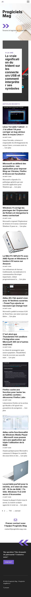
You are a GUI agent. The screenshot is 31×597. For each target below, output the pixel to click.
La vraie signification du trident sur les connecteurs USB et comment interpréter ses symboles (12, 72)
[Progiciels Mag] (3, 1)
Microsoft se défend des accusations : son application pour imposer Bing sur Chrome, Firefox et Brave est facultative (15, 168)
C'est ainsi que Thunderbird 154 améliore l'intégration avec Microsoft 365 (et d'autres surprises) (15, 339)
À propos (6, 588)
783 (10, 511)
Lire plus (8, 148)
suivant (16, 511)
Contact (8, 562)
